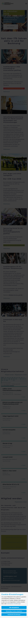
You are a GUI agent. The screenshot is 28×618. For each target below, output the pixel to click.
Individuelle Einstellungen (14, 614)
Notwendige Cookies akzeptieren (14, 611)
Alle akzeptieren (14, 607)
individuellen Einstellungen (14, 603)
